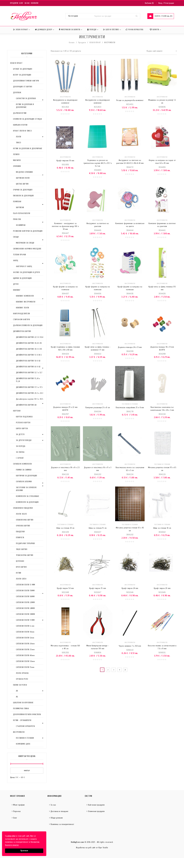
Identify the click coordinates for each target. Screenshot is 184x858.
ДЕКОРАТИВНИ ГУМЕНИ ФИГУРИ (26, 81)
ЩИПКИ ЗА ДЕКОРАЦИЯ (22, 278)
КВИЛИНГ (16, 290)
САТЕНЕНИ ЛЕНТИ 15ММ (25, 590)
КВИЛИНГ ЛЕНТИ (22, 307)
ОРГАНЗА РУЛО (22, 679)
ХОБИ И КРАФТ (95, 42)
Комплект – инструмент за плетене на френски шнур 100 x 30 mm (65, 226)
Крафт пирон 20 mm (162, 588)
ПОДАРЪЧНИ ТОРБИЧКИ (25, 543)
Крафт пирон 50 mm (65, 588)
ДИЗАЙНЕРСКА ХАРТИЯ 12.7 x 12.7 (29, 372)
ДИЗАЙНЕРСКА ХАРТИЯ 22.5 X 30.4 (29, 337)
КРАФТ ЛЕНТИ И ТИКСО (22, 131)
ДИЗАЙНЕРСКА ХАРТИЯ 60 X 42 (28, 366)
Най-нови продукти (96, 805)
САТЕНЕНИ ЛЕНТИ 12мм (25, 638)
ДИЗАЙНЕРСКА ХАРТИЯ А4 (26, 405)
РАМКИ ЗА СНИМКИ (23, 470)
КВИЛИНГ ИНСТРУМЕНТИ (25, 302)
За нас (27, 3)
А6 (17, 696)
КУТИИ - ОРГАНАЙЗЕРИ (22, 720)
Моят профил (19, 805)
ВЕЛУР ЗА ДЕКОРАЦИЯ (22, 75)
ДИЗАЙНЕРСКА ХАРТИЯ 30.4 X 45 (29, 343)
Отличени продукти (96, 811)
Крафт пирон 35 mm (97, 588)
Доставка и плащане (59, 811)
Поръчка (17, 811)
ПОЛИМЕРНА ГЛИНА (21, 708)
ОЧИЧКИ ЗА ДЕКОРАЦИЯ (22, 190)
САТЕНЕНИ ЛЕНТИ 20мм (25, 643)
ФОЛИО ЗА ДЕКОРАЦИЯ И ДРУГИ (26, 272)
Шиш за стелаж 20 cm (65, 528)
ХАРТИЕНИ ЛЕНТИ (23, 178)
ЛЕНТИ (18, 136)
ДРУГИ (15, 284)
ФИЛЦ (15, 260)
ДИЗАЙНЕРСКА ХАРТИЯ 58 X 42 (28, 361)
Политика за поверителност (62, 824)
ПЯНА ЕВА (17, 219)
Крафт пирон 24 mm (130, 588)
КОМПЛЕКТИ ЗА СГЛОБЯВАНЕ (27, 496)
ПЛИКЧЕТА (20, 537)
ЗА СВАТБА (20, 452)
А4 (17, 691)
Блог (21, 3)
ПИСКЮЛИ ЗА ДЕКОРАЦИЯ (23, 195)
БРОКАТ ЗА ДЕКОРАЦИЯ (22, 69)
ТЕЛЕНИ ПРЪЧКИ (19, 254)
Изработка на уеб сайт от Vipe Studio (92, 847)
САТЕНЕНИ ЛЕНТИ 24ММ (25, 608)
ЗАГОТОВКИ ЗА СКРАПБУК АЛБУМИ (26, 489)
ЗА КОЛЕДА (20, 446)
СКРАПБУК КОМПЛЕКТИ (22, 464)
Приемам (24, 851)
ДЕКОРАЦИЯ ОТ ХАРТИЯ (22, 86)
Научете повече (12, 845)
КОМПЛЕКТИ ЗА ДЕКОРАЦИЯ (27, 502)
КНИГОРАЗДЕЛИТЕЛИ (21, 313)
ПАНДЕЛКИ (20, 531)
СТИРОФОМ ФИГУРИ (21, 319)
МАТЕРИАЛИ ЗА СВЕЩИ (25, 243)
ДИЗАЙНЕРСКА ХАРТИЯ (22, 331)
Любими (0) (149, 3)
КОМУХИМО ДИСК (23, 744)
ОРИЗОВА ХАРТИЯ (23, 525)
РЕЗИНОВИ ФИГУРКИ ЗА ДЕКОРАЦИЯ (27, 231)
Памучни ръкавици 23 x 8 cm (97, 407)
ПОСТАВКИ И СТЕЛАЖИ (25, 738)
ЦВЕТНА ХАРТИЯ (22, 184)
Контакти (34, 3)
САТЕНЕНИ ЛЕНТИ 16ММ (25, 596)
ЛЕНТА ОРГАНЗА (22, 673)
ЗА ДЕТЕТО (20, 434)
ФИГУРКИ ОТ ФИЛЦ (24, 266)
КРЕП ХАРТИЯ (21, 567)
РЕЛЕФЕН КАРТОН (23, 422)
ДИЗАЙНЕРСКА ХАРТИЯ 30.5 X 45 (29, 349)
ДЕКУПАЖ (17, 92)
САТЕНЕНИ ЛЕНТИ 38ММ (25, 614)
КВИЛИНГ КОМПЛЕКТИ (25, 296)
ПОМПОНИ (17, 201)
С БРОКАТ (20, 458)
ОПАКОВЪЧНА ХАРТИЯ (24, 520)
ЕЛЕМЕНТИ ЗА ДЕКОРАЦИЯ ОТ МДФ (27, 119)
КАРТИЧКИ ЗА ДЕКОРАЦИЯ (26, 475)
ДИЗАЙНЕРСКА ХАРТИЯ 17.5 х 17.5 (29, 387)
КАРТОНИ (16, 411)
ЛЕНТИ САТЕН (21, 579)
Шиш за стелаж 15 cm (98, 528)
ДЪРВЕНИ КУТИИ (19, 113)
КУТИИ (18, 573)
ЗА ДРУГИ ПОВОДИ (23, 440)
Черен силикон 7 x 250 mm (130, 646)
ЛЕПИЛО (16, 154)
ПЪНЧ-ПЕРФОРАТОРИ (21, 213)
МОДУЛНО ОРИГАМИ (24, 172)
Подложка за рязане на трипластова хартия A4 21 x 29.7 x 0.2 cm (98, 163)
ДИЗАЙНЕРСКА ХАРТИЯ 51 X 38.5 (29, 355)
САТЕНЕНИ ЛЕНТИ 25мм (25, 649)
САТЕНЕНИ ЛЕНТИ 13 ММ (25, 584)
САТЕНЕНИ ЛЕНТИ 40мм (25, 655)
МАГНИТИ (17, 160)
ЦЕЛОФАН (20, 561)
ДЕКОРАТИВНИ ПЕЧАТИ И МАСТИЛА (27, 714)
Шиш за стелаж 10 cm (162, 528)
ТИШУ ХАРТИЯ (21, 549)
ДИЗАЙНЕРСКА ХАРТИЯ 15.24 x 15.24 (28, 380)
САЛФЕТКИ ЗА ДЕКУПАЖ (26, 98)
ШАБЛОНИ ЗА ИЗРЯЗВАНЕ (23, 702)
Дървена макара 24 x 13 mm (130, 347)
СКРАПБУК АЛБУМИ (24, 481)
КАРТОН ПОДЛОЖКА (24, 416)
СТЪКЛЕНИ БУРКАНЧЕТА (25, 726)
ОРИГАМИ (17, 166)
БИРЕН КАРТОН (22, 428)
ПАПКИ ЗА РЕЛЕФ (20, 685)
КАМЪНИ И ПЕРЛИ (20, 125)
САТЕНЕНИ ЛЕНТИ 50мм (25, 661)
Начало (72, 42)
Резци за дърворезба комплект (129, 100)
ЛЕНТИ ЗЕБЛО (21, 514)
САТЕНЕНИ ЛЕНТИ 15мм (25, 667)
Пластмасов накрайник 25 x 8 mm (130, 407)
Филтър (27, 771)
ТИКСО (18, 142)
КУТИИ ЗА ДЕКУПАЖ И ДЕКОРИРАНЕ (25, 105)
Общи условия (57, 818)
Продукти (14, 3)
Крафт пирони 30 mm (65, 160)
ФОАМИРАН (20, 225)
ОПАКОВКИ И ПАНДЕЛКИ (23, 508)
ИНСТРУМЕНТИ (18, 732)
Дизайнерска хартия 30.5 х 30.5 (29, 399)
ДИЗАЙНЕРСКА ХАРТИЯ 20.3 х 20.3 (29, 393)
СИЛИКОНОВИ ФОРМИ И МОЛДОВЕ (27, 249)
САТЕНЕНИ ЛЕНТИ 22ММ (25, 602)
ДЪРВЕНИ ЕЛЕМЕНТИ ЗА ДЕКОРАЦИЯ (27, 325)
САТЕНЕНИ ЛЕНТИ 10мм (25, 632)
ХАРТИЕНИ (20, 207)
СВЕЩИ (16, 237)
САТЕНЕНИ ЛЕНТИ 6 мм (25, 626)
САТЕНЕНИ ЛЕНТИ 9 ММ (25, 620)
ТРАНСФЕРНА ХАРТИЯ (24, 555)
